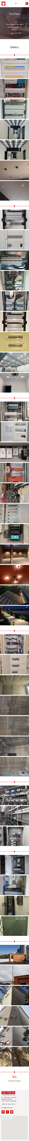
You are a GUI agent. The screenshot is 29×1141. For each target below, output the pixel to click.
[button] (27, 3)
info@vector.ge (7, 1108)
